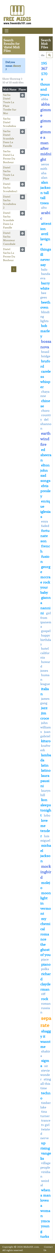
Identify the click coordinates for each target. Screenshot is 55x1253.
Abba (44, 99)
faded (45, 526)
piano (46, 964)
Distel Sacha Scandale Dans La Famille (8, 220)
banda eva (45, 275)
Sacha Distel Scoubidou (9, 122)
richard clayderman (45, 981)
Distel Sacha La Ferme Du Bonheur (9, 254)
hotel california (45, 652)
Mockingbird (45, 871)
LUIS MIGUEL (45, 838)
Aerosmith (44, 166)
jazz (44, 707)
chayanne (45, 393)
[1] (49, 55)
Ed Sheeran (45, 454)
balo (44, 269)
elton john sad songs (45, 472)
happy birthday (45, 639)
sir (46, 1066)
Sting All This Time (45, 1083)
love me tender (45, 828)
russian (45, 1010)
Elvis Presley (45, 490)
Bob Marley (45, 330)
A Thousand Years (45, 86)
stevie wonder (45, 1074)
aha (43, 173)
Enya (44, 521)
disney (17, 65)
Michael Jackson (45, 853)
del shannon (45, 423)
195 (44, 63)
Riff (43, 994)
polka (45, 969)
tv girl (45, 1125)
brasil (45, 351)
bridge (45, 356)
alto (44, 207)
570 (44, 73)
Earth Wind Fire (45, 438)
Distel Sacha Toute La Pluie (8, 172)
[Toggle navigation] (6, 31)
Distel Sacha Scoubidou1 (10, 187)
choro (45, 410)
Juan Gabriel (45, 733)
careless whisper (45, 379)
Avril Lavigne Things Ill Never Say (45, 249)
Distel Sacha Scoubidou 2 (9, 202)
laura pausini (44, 780)
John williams (45, 727)
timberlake (45, 1105)
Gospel (46, 631)
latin (45, 765)
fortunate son (45, 535)
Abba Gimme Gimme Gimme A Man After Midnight (45, 131)
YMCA (45, 1220)
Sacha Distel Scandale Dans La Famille (8, 138)
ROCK (44, 998)
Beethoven (45, 305)
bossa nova (45, 343)
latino (46, 770)
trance (45, 1120)
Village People (45, 1165)
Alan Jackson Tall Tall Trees (45, 192)
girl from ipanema (45, 619)
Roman (46, 1003)
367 (44, 68)
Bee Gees (43, 295)
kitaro (46, 740)
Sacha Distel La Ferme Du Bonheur (9, 156)
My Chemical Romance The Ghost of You (45, 936)
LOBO (47, 815)
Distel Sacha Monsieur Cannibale (9, 238)
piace (45, 959)
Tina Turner (45, 1113)
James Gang (45, 700)
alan (44, 177)
